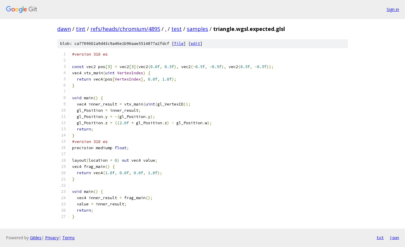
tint (80, 28)
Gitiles (36, 237)
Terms (68, 237)
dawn (64, 28)
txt (380, 237)
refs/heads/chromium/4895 (125, 28)
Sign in (393, 9)
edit (195, 43)
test (176, 28)
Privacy (52, 237)
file (179, 43)
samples (197, 28)
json (394, 237)
